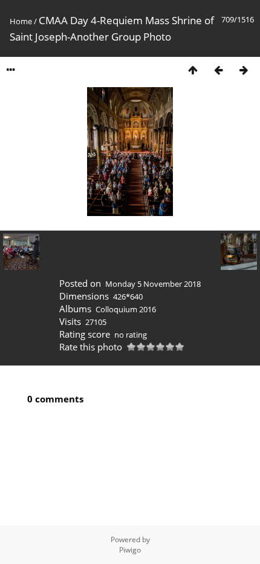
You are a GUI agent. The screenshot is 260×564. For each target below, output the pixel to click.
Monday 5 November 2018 (153, 283)
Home (21, 21)
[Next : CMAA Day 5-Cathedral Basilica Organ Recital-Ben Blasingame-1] (243, 70)
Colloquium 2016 (126, 309)
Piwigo (130, 550)
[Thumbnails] (193, 70)
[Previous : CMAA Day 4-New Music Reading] (218, 70)
